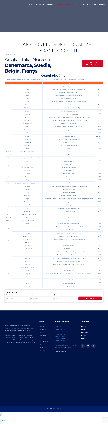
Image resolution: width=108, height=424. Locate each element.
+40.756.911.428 (60, 341)
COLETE (77, 4)
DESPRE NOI (40, 4)
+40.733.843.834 (60, 338)
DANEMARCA (44, 341)
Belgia (84, 338)
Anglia (84, 326)
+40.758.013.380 (60, 336)
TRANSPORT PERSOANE (63, 4)
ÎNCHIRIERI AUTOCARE (89, 4)
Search (91, 298)
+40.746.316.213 (60, 330)
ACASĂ (31, 4)
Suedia (84, 335)
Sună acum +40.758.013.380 (92, 63)
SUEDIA (42, 338)
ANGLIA (42, 332)
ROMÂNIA (43, 347)
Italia (83, 329)
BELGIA (42, 344)
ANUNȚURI (50, 4)
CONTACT (102, 4)
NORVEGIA (43, 335)
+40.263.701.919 (60, 334)
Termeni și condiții (61, 351)
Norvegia (85, 332)
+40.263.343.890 (60, 332)
